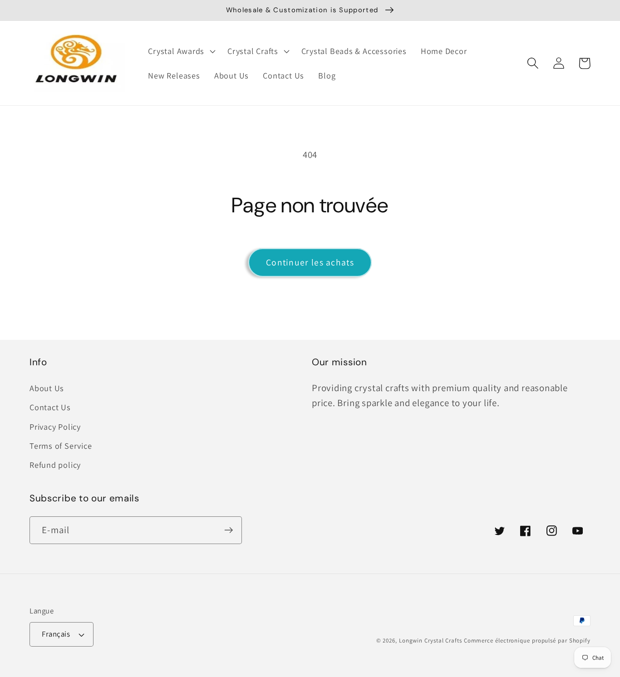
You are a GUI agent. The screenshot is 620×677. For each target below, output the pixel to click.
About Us (47, 388)
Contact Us (50, 407)
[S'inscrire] (228, 530)
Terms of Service (61, 445)
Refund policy (55, 464)
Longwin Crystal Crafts (430, 640)
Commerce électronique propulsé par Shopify (527, 640)
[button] (181, 51)
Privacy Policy (55, 426)
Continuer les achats (310, 262)
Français (56, 634)
